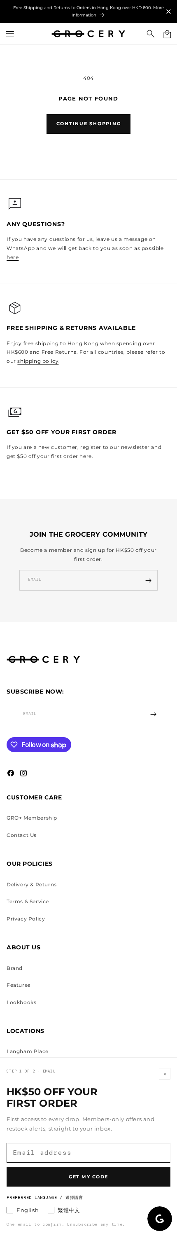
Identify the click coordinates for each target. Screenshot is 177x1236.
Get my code (88, 1177)
